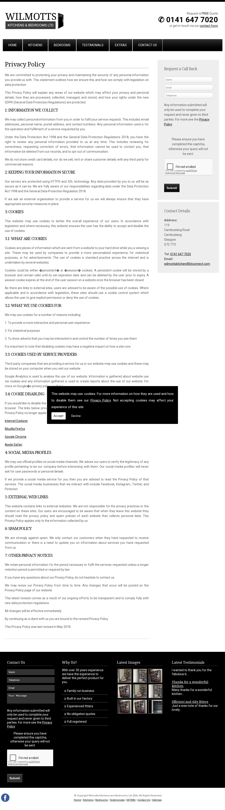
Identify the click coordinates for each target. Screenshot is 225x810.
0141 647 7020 (180, 254)
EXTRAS (121, 45)
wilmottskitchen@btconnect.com (187, 264)
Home (12, 45)
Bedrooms (62, 45)
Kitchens (35, 45)
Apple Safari (13, 444)
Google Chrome (15, 436)
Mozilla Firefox (15, 429)
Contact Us (147, 45)
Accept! (59, 416)
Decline (76, 416)
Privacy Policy (101, 400)
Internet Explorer (16, 421)
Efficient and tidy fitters (190, 702)
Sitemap (157, 800)
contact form (209, 25)
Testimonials (92, 45)
